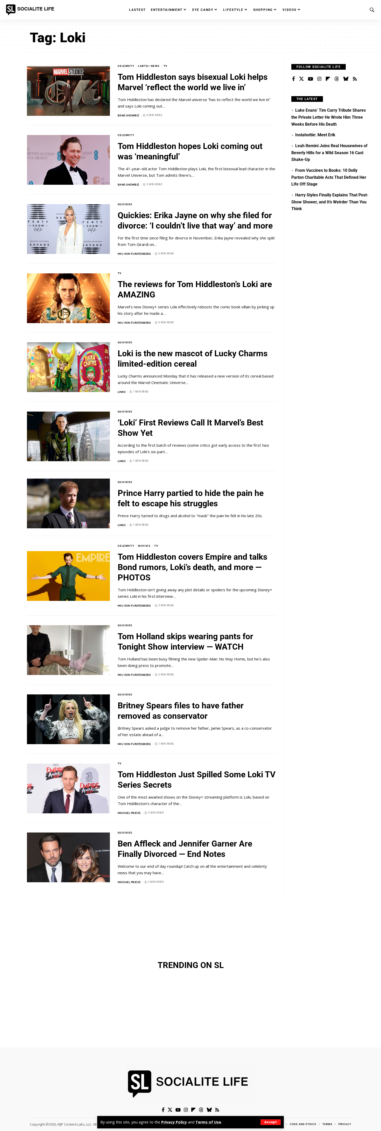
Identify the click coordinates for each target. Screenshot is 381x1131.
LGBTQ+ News (149, 66)
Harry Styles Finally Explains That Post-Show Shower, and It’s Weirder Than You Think (329, 202)
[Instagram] (319, 79)
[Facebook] (293, 79)
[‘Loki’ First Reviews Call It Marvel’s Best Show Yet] (68, 436)
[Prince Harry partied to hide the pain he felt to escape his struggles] (68, 503)
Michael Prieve (129, 812)
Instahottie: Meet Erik (315, 134)
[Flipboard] (328, 79)
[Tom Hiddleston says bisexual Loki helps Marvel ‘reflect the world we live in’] (68, 91)
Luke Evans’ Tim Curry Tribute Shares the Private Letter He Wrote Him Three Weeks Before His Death (328, 117)
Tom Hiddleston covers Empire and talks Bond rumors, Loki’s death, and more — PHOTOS (192, 567)
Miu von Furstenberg (134, 253)
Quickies (125, 204)
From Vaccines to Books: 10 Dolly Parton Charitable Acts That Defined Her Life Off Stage (328, 177)
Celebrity (126, 66)
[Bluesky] (345, 79)
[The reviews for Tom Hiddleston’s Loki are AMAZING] (68, 298)
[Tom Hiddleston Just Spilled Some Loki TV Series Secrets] (68, 788)
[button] (270, 1122)
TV (166, 66)
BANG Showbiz (128, 115)
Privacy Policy (174, 1122)
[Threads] (337, 79)
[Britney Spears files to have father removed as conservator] (68, 719)
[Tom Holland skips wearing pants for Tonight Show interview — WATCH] (68, 650)
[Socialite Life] (31, 10)
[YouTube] (310, 79)
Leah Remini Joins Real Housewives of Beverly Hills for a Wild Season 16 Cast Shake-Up (329, 152)
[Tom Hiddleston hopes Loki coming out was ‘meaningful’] (68, 160)
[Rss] (355, 79)
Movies (144, 545)
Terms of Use (208, 1122)
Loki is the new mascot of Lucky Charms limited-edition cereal (192, 358)
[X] (301, 79)
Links (122, 391)
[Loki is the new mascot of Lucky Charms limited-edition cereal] (68, 367)
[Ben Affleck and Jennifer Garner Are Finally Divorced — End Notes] (68, 857)
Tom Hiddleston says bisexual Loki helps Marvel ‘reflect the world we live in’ (192, 82)
